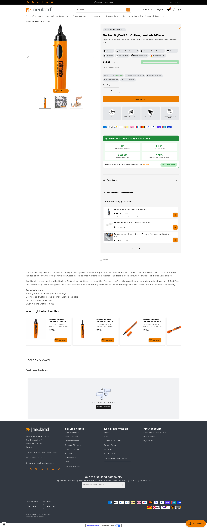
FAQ (67, 462)
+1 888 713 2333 (174, 2)
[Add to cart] (175, 215)
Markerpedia (70, 457)
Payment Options (72, 466)
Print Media (70, 453)
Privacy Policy (110, 445)
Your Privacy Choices (108, 525)
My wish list (148, 441)
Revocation (109, 449)
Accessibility (109, 453)
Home (28, 21)
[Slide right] (148, 248)
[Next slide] (93, 57)
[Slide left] (133, 248)
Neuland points (150, 436)
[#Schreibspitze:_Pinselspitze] (45, 102)
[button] (34, 16)
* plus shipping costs (111, 67)
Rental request (71, 436)
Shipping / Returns (73, 445)
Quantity (106, 85)
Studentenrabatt (72, 441)
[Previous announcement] (73, 2)
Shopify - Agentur (30, 516)
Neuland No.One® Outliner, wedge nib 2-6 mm (104, 321)
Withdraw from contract (117, 458)
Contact (107, 436)
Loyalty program (72, 449)
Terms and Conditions (114, 441)
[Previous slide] (28, 57)
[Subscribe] (122, 485)
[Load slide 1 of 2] (139, 248)
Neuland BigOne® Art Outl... (42, 21)
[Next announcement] (133, 2)
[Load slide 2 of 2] (143, 248)
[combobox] (103, 9)
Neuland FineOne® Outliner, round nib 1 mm (152, 321)
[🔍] (61, 59)
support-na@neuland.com (41, 463)
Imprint (107, 432)
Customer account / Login (155, 432)
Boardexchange (72, 432)
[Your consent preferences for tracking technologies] (4, 524)
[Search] (128, 10)
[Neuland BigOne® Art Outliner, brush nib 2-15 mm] (60, 102)
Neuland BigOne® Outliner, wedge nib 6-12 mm (57, 321)
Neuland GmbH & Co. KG (41, 514)
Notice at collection (93, 525)
